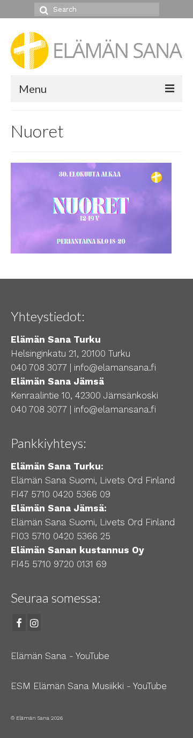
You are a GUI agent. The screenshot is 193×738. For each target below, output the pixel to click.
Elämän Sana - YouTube (60, 655)
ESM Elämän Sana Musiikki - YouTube (89, 686)
